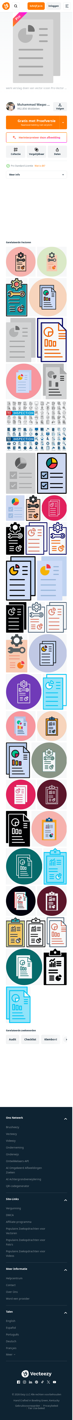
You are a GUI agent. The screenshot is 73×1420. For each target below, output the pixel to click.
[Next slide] (58, 1408)
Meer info (14, 174)
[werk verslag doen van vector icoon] (21, 262)
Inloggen (53, 6)
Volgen (60, 108)
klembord (50, 1408)
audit (12, 1408)
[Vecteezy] (6, 6)
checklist (30, 1408)
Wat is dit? (40, 165)
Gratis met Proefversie (37, 122)
